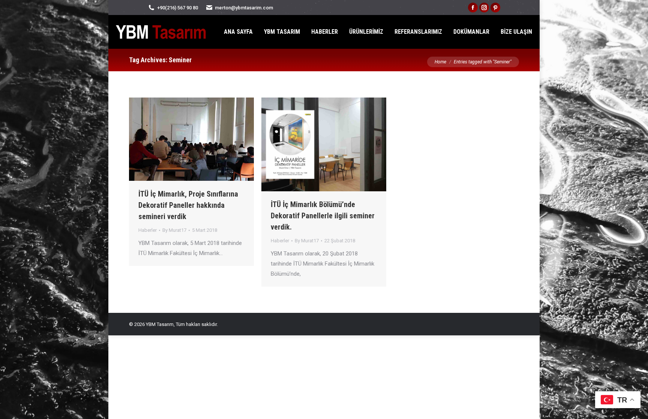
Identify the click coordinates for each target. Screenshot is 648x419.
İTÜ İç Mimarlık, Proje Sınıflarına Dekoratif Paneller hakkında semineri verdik (188, 205)
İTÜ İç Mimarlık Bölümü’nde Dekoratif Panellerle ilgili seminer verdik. (323, 215)
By (174, 230)
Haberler (147, 230)
